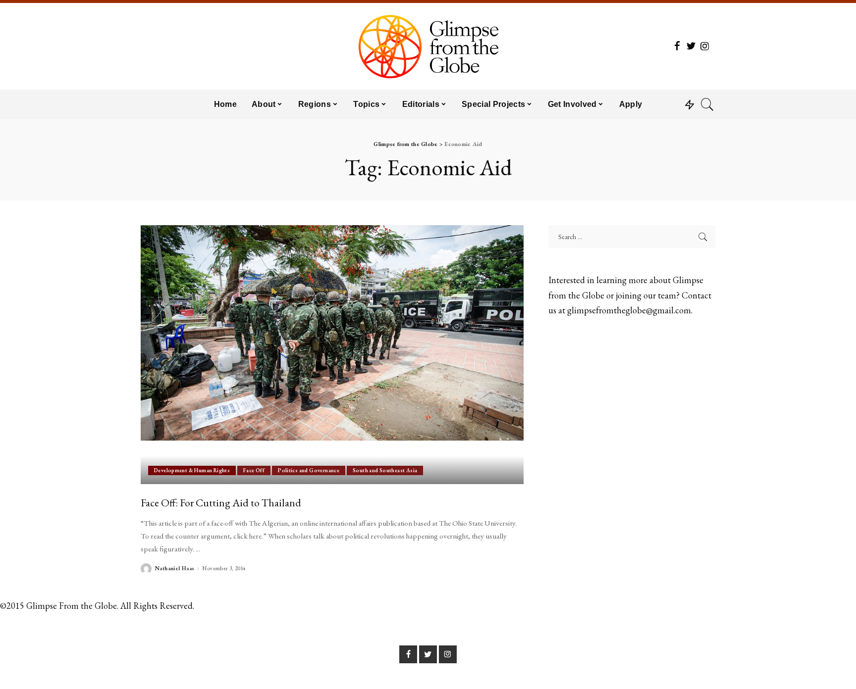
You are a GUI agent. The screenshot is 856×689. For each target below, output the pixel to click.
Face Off (254, 470)
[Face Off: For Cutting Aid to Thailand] (332, 354)
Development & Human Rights (192, 470)
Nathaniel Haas (174, 568)
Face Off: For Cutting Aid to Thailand (221, 502)
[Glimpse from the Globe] (427, 46)
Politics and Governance (308, 470)
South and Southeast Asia (385, 470)
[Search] (707, 104)
